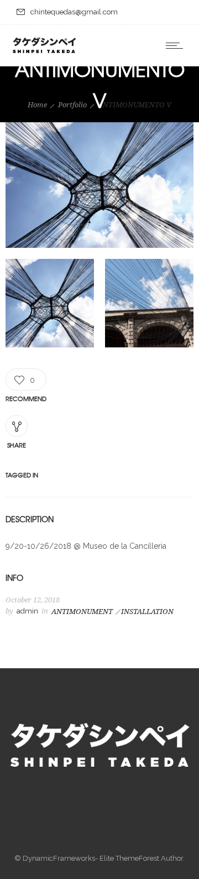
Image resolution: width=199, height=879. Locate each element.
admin (27, 611)
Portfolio (72, 105)
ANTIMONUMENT (82, 611)
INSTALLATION (147, 611)
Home (37, 105)
